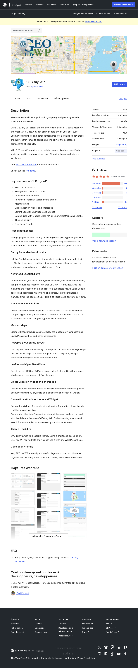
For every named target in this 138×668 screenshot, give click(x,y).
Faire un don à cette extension (107, 268)
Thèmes (38, 623)
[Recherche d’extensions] (39, 30)
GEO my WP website (26, 164)
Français (40, 651)
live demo (30, 170)
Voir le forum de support (104, 240)
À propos (15, 619)
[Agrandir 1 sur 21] (31, 476)
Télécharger (119, 84)
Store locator (121, 151)
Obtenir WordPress (123, 5)
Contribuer (87, 619)
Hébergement (17, 628)
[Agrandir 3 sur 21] (31, 510)
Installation (42, 98)
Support (123, 98)
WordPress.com (114, 619)
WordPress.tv (65, 636)
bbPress (111, 628)
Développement (62, 98)
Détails (17, 98)
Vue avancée (98, 158)
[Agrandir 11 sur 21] (57, 514)
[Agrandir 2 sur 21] (31, 494)
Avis (29, 98)
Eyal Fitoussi (36, 86)
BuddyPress (112, 632)
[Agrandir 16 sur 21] (83, 476)
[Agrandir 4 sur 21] (31, 527)
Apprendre (63, 619)
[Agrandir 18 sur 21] (83, 536)
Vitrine (37, 619)
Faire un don (89, 628)
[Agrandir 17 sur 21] (83, 506)
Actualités (15, 623)
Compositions (41, 632)
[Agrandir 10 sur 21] (57, 496)
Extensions (39, 628)
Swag (85, 632)
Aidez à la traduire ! (93, 21)
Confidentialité (17, 632)
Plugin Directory (18, 13)
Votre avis (97, 207)
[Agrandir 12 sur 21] (57, 534)
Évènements (87, 623)
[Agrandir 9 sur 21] (57, 476)
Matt (109, 623)
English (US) (121, 144)
